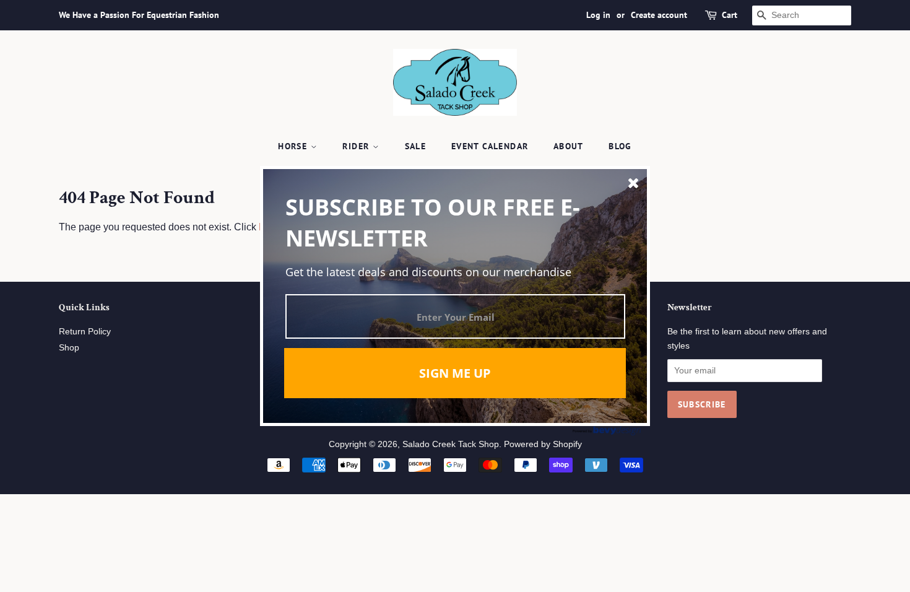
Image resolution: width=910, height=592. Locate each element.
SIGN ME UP (455, 373)
